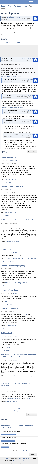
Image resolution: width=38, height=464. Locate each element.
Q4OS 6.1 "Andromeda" (10, 309)
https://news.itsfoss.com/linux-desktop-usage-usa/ (20, 376)
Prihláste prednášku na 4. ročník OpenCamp (19, 220)
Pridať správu (32, 151)
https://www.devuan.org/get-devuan (16, 283)
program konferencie (14, 398)
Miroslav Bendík (14, 160)
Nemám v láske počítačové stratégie (14, 443)
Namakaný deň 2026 (9, 157)
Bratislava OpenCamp (12, 242)
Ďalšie (18, 408)
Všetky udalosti (18, 411)
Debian (7, 347)
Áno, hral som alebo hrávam (12, 431)
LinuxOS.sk (7, 2)
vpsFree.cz (24, 463)
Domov (3, 6)
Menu (31, 2)
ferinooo (30, 17)
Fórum (10, 6)
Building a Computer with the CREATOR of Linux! (20, 258)
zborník (28, 398)
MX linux (8, 301)
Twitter (18, 43)
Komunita (8, 182)
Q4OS (26, 314)
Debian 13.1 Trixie (8, 333)
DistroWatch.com (10, 325)
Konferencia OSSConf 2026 (12, 187)
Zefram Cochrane (27, 58)
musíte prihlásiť (21, 52)
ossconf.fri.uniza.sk (11, 401)
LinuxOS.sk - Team (25, 459)
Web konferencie (10, 212)
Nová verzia (9, 285)
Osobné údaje (17, 461)
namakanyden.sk (10, 179)
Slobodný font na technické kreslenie (11, 76)
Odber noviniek (28, 461)
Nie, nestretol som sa (9, 437)
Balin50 (15, 360)
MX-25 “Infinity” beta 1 (10, 290)
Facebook (8, 43)
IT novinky (8, 379)
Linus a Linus (6, 249)
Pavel (14, 312)
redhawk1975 (16, 252)
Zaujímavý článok (10, 261)
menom (15, 269)
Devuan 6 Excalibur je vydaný (13, 266)
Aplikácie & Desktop (20, 6)
